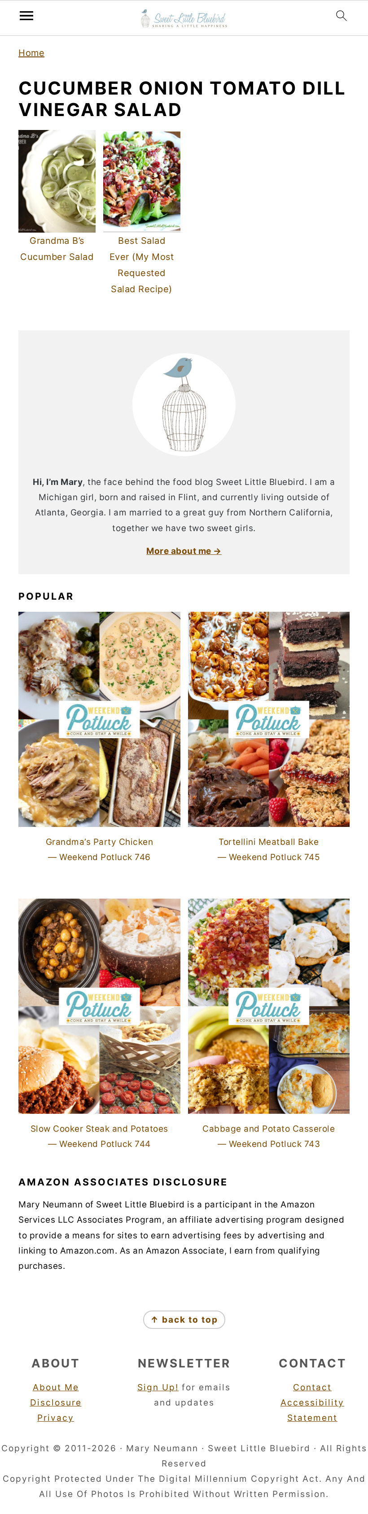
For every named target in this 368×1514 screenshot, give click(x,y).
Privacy (55, 1418)
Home (31, 53)
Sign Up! (158, 1387)
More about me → (184, 551)
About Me (56, 1387)
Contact (312, 1387)
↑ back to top (184, 1320)
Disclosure (56, 1402)
